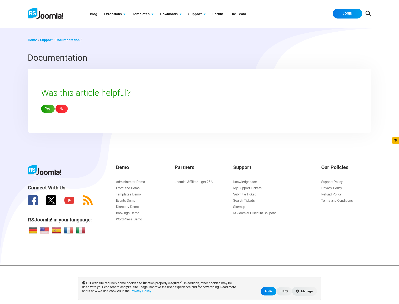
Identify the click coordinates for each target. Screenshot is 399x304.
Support (195, 14)
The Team (238, 14)
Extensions (113, 14)
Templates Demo (128, 194)
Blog (93, 14)
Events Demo (125, 201)
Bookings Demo (127, 213)
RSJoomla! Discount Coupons (255, 213)
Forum (217, 14)
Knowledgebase (245, 182)
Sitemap (239, 207)
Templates (141, 14)
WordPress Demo (129, 219)
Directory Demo (127, 207)
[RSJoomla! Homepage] (45, 13)
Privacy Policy (331, 188)
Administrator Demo (130, 182)
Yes (47, 108)
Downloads (169, 14)
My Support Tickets (247, 188)
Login (347, 13)
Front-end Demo (128, 188)
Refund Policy (331, 194)
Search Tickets (244, 201)
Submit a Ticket (244, 194)
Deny (284, 291)
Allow (268, 291)
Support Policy (332, 182)
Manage (306, 291)
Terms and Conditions (337, 201)
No (62, 108)
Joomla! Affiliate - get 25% (194, 182)
